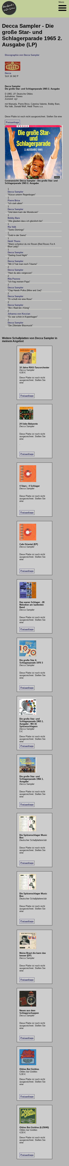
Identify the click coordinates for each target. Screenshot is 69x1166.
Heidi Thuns (14, 241)
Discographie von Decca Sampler (22, 55)
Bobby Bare (14, 218)
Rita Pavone (14, 279)
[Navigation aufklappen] (62, 11)
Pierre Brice (14, 200)
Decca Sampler (15, 192)
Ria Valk (12, 227)
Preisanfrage (12, 122)
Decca (8, 73)
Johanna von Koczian (19, 314)
